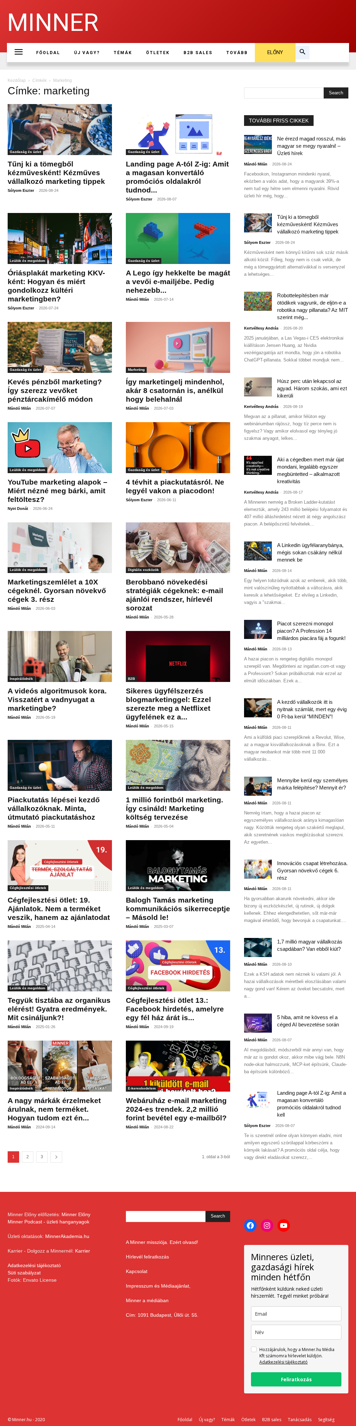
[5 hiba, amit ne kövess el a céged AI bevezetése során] (258, 1023)
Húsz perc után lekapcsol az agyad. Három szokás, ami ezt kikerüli (312, 388)
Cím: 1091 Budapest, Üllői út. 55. (162, 1315)
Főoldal (185, 1420)
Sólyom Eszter (21, 190)
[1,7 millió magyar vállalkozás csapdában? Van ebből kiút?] (258, 947)
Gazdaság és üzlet (25, 152)
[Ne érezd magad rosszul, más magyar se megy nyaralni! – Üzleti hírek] (258, 144)
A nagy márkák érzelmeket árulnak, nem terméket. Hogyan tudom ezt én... (54, 1109)
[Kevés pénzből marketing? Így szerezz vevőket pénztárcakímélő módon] (60, 347)
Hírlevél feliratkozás (147, 1257)
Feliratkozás (296, 1379)
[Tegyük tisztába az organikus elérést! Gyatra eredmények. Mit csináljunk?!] (60, 965)
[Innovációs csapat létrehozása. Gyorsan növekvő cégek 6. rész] (258, 869)
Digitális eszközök (143, 570)
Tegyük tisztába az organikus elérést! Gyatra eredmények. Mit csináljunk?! (59, 1009)
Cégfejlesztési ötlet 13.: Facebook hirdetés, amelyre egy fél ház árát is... (175, 1009)
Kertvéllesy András (261, 328)
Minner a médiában (147, 1300)
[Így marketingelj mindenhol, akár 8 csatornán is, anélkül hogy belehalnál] (178, 347)
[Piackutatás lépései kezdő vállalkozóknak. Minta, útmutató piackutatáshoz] (60, 765)
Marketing (136, 370)
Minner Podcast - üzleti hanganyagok (48, 1221)
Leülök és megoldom (27, 261)
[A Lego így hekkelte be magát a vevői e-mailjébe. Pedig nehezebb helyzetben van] (178, 238)
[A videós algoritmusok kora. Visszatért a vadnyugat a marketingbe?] (60, 656)
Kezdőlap (17, 80)
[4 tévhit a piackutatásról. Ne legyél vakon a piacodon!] (178, 447)
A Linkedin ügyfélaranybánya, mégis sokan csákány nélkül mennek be (310, 552)
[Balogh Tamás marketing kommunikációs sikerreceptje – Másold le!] (178, 865)
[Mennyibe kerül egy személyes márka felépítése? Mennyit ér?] (258, 786)
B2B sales (271, 1420)
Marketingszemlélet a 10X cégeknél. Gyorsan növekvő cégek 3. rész (57, 590)
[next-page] (56, 1157)
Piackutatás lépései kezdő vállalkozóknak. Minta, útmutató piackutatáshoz (54, 808)
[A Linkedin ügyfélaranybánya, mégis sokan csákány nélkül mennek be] (258, 551)
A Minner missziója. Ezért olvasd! (162, 1242)
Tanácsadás (300, 1420)
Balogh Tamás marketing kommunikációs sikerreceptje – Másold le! (178, 908)
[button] (302, 53)
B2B (131, 679)
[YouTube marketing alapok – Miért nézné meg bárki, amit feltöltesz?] (60, 447)
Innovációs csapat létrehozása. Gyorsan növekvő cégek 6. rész (312, 870)
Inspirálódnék (21, 679)
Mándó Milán (137, 299)
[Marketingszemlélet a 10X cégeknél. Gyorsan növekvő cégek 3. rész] (60, 547)
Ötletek (248, 1420)
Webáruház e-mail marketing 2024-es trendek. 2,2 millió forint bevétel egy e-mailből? (176, 1109)
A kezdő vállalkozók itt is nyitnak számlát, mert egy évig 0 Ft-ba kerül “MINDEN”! (312, 709)
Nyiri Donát (18, 508)
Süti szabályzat (24, 1272)
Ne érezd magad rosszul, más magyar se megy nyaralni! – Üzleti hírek (311, 146)
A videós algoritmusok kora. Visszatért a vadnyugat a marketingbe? (57, 699)
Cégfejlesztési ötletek (28, 888)
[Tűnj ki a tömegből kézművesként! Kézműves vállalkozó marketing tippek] (60, 129)
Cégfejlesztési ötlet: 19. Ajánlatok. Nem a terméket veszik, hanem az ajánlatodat (59, 908)
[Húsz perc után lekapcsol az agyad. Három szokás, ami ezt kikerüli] (258, 386)
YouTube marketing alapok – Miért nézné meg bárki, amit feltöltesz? (57, 490)
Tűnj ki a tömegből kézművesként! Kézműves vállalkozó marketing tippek (56, 172)
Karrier (82, 1251)
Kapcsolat (136, 1271)
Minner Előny (76, 1214)
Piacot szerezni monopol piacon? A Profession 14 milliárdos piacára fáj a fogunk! (311, 631)
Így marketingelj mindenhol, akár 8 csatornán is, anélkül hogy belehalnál (175, 390)
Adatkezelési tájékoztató (34, 1265)
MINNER (52, 22)
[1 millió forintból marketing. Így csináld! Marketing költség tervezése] (178, 765)
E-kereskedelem (142, 1088)
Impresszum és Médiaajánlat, (158, 1286)
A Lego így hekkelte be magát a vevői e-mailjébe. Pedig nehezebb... (178, 281)
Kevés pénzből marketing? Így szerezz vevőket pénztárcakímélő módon (55, 390)
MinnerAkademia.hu (67, 1236)
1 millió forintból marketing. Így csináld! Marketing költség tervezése (174, 808)
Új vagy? (207, 1420)
